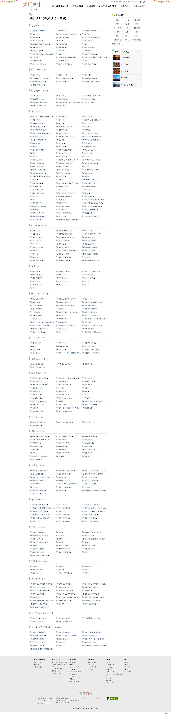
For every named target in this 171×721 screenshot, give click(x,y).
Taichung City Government (85, 693)
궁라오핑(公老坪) (62, 186)
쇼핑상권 (90, 669)
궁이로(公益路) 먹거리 (38, 99)
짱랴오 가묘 (34, 271)
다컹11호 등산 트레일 (38, 587)
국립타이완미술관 (62, 61)
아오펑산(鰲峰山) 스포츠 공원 (66, 57)
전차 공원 (60, 54)
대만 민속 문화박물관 (90, 210)
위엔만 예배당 (61, 278)
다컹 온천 (34, 153)
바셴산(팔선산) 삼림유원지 (39, 206)
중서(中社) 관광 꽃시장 (38, 170)
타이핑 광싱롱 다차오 (38, 173)
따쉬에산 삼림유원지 (63, 395)
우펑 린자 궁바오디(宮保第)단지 (67, 250)
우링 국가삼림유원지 (37, 190)
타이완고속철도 (110, 669)
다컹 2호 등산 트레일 (37, 594)
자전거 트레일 (136, 40)
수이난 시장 (60, 96)
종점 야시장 (60, 81)
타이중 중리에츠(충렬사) (38, 31)
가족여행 (72, 669)
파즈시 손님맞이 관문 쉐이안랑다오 (68, 34)
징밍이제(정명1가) (37, 123)
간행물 (126, 664)
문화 (136, 36)
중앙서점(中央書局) (63, 170)
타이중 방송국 (87, 117)
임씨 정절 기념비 (36, 315)
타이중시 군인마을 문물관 (65, 470)
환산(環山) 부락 (62, 446)
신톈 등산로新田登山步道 (91, 594)
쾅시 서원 (60, 315)
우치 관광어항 (61, 210)
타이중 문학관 (61, 51)
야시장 (127, 20)
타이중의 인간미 (74, 681)
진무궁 (59, 285)
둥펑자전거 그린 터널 (90, 163)
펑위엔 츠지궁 (87, 51)
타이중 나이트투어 (75, 671)
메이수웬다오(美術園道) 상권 (92, 31)
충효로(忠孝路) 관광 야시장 (39, 78)
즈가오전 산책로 (62, 130)
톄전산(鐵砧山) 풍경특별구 (91, 170)
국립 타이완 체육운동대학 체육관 (93, 200)
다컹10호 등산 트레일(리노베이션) (94, 584)
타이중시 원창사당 (63, 271)
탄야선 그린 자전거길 (64, 411)
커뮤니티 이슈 (38, 667)
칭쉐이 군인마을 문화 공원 (39, 542)
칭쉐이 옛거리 (35, 353)
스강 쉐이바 (60, 146)
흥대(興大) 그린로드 (63, 346)
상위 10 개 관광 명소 (58, 668)
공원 (117, 20)
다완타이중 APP (128, 667)
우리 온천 (60, 180)
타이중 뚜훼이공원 (89, 64)
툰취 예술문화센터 (37, 247)
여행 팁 (128, 1)
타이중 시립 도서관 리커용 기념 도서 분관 (95, 470)
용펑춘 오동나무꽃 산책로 (91, 136)
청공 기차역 (60, 539)
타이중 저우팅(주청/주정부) (65, 193)
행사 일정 (36, 664)
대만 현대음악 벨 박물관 (64, 136)
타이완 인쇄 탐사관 (37, 213)
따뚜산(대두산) (87, 398)
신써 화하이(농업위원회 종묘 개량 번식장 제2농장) (95, 539)
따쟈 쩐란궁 (60, 275)
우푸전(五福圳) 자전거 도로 (39, 176)
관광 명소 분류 (56, 673)
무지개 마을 (86, 190)
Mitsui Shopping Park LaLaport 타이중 (69, 102)
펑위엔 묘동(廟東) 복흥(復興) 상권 (67, 183)
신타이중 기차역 (36, 343)
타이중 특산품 (92, 667)
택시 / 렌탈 (109, 680)
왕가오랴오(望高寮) (37, 41)
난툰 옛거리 (60, 343)
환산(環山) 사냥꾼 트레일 (39, 604)
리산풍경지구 (61, 156)
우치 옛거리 (60, 190)
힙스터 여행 (73, 662)
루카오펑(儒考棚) (62, 133)
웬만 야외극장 (61, 31)
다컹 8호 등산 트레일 (63, 584)
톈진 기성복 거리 (88, 99)
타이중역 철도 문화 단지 (64, 126)
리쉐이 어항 (60, 176)
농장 (126, 32)
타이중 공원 (34, 37)
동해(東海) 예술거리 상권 (91, 260)
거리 (126, 28)
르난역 (85, 552)
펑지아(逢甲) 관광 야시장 (91, 81)
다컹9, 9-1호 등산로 (63, 600)
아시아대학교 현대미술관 (91, 247)
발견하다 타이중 (74, 667)
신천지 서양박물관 (63, 508)
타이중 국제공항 (36, 220)
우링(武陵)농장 (87, 213)
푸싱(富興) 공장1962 (37, 216)
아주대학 (34, 487)
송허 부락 (60, 532)
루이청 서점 (60, 106)
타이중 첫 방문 (38, 662)
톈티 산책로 (60, 140)
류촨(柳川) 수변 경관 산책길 (40, 44)
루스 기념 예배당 (88, 47)
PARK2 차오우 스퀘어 (90, 180)
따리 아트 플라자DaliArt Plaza (40, 133)
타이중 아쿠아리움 (89, 250)
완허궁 (85, 285)
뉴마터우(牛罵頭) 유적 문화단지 (67, 312)
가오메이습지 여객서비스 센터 (40, 515)
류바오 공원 (60, 47)
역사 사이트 (117, 28)
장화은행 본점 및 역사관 (38, 329)
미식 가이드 (91, 664)
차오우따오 (34, 57)
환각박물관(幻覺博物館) (90, 254)
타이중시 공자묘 (36, 160)
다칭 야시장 (86, 75)
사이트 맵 (112, 1)
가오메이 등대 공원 (89, 186)
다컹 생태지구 (61, 450)
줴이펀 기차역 (87, 153)
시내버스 (108, 678)
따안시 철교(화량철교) (38, 150)
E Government (108, 698)
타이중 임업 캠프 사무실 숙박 (66, 299)
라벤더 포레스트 (88, 422)
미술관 (127, 24)
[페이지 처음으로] (166, 714)
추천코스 (72, 679)
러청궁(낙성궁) (61, 200)
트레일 (127, 40)
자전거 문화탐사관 (63, 206)
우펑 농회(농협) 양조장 (64, 150)
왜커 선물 (60, 143)
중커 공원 (60, 41)
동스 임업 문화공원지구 (38, 140)
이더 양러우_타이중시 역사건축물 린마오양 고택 (43, 322)
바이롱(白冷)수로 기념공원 (65, 325)
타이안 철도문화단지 (63, 173)
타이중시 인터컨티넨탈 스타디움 (41, 117)
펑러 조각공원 (35, 47)
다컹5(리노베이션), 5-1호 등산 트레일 (43, 600)
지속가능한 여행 (74, 676)
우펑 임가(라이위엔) (89, 54)
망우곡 (33, 453)
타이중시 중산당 (36, 203)
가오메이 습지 (35, 210)
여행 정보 (126, 662)
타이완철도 (109, 667)
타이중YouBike (110, 683)
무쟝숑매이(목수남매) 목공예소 (67, 160)
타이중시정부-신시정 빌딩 (39, 555)
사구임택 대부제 (62, 319)
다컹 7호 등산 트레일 (89, 587)
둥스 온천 (86, 126)
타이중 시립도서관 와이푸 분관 (41, 477)
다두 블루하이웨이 (89, 343)
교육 (117, 36)
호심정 (85, 61)
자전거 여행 (73, 674)
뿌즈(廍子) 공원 (36, 61)
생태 (136, 32)
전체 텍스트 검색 (120, 1)
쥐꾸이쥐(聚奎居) (88, 329)
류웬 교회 (34, 196)
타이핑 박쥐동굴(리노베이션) (40, 440)
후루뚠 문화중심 (88, 150)
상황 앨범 (126, 669)
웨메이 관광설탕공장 (37, 163)
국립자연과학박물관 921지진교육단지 (95, 490)
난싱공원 (86, 34)
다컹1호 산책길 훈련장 (64, 385)
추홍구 (85, 44)
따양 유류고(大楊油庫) (90, 309)
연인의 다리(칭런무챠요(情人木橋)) (42, 54)
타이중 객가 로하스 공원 (39, 378)
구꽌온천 (86, 176)
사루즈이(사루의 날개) (64, 549)
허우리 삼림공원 (62, 44)
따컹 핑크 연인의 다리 (64, 230)
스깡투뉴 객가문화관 (37, 166)
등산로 (72, 664)
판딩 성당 (86, 281)
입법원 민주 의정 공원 (90, 312)
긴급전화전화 (128, 671)
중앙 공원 (34, 34)
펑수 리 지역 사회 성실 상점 (91, 96)
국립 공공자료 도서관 (90, 133)
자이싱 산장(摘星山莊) (38, 299)
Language (134, 1)
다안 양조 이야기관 (63, 99)
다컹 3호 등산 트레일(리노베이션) (93, 597)
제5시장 (59, 123)
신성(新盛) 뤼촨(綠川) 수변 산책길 (67, 220)
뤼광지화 (86, 193)
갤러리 (127, 36)
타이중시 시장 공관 (89, 305)
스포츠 (117, 32)
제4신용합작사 (35, 136)
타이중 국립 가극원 (63, 37)
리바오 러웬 (86, 173)
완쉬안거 (60, 309)
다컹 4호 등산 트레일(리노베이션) (67, 597)
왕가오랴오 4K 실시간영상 (59, 662)
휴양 (117, 24)
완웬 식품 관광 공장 (37, 126)
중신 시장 (34, 200)
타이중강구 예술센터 (89, 240)
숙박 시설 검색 (92, 662)
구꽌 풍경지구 (61, 153)
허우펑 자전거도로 (37, 405)
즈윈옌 (33, 288)
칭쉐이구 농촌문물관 (63, 196)
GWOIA (96, 698)
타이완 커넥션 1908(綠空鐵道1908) (94, 57)
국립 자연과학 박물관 (64, 64)
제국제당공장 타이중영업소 (91, 332)
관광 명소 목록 (56, 671)
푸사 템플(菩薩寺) (88, 244)
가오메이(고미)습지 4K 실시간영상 (61, 665)
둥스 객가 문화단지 (63, 166)
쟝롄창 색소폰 (87, 364)
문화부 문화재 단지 (37, 193)
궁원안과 (34, 180)
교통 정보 (108, 662)
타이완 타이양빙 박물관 (90, 315)
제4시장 (85, 156)
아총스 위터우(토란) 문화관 (91, 206)
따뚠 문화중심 (35, 120)
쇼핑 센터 (137, 20)
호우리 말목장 (87, 143)
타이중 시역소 (61, 329)
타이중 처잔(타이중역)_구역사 (92, 302)
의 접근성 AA (114, 698)
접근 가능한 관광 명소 (117, 44)
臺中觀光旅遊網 (32, 4)
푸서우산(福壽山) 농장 (90, 183)
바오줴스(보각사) (36, 186)
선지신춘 (86, 257)
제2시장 (85, 166)
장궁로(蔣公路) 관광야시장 (39, 81)
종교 (136, 24)
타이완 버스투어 (110, 671)
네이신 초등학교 (88, 123)
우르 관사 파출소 (36, 305)
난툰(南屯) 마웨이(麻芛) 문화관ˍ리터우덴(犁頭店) (43, 508)
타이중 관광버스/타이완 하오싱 (114, 674)
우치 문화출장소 (62, 322)
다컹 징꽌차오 (61, 117)
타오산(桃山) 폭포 (36, 398)
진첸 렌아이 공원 (36, 51)
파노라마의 (55, 675)
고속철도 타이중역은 (37, 549)
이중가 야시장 (35, 75)
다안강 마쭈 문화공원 (90, 480)
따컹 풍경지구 (87, 41)
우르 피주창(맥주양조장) (38, 130)
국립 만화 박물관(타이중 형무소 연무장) (95, 319)
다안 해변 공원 (87, 196)
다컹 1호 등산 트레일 (89, 604)
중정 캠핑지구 (61, 203)
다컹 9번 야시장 (62, 75)
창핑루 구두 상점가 (89, 102)
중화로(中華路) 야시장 (38, 85)
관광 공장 (137, 28)
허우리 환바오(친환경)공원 (91, 37)
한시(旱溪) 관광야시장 (90, 78)
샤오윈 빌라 (34, 312)
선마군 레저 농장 (36, 143)
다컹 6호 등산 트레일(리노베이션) (41, 584)
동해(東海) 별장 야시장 (64, 78)
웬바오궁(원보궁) (36, 275)
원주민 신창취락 (36, 240)
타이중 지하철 (110, 664)
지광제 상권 (60, 120)
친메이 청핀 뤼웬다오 (38, 64)
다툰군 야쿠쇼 (35, 230)
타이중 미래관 (35, 521)
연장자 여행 (117, 40)
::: (107, 1)
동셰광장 (86, 130)
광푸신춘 (34, 545)
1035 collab (34, 244)
